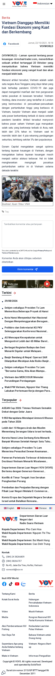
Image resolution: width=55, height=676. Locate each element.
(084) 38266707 (14, 561)
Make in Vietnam (10, 656)
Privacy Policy (43, 250)
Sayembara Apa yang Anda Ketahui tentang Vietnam (12, 647)
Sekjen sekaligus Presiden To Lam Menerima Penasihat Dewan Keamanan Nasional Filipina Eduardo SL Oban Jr (24, 449)
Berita (6, 18)
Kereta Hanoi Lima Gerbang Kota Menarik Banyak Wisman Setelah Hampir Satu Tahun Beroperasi (26, 439)
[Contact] (3, 672)
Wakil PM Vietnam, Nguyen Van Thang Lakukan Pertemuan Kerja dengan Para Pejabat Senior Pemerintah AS (27, 389)
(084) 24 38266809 (15, 557)
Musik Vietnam (36, 611)
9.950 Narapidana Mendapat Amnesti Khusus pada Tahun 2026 (27, 420)
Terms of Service (8, 253)
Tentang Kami (8, 594)
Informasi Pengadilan (40, 656)
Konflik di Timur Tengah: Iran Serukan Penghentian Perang (23, 479)
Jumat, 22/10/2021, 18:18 (40, 43)
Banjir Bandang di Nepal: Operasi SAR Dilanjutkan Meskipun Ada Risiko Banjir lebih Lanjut (27, 359)
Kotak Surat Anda (10, 599)
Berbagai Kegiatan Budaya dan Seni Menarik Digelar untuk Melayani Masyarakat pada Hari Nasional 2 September (25, 349)
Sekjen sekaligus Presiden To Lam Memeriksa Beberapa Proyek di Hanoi (26, 309)
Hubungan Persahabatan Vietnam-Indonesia (40, 602)
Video (5, 611)
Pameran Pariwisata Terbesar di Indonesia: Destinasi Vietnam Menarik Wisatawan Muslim (27, 459)
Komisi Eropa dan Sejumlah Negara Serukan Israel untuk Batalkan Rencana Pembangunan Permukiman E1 (27, 499)
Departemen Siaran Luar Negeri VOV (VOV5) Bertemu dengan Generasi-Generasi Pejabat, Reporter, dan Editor (27, 469)
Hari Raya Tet (8, 635)
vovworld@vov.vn (14, 569)
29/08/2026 (11, 300)
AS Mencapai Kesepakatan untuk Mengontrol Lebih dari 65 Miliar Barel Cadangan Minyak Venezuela (26, 339)
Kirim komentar (25, 269)
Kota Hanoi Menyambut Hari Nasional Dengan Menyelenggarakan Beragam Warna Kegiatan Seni (26, 319)
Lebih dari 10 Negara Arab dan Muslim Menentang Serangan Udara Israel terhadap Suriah (27, 430)
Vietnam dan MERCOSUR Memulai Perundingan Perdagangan (24, 379)
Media (5, 617)
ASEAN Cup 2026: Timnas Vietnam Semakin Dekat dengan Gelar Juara (26, 410)
